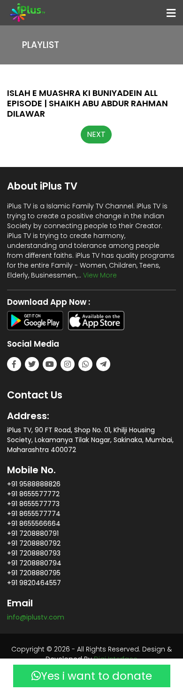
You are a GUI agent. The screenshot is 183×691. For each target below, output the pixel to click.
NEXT (96, 134)
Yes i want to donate (96, 675)
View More (100, 275)
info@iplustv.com (35, 617)
